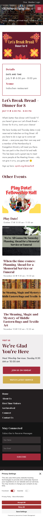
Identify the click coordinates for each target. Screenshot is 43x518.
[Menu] (39, 9)
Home (4, 20)
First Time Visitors (11, 403)
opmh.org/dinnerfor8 (24, 165)
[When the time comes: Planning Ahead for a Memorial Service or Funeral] (21, 252)
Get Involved (8, 408)
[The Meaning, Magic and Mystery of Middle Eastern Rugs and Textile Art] (21, 305)
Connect (6, 412)
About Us (7, 398)
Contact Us (7, 417)
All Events (11, 20)
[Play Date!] (21, 205)
